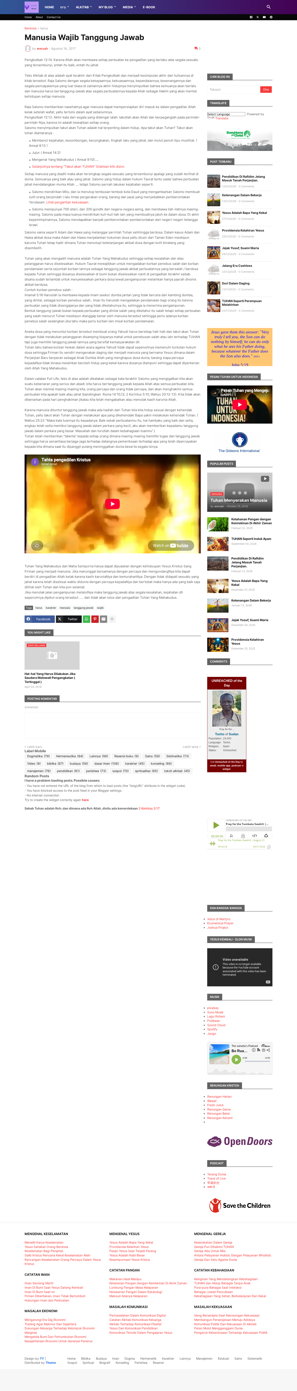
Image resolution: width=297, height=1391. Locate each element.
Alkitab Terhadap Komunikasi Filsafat (135, 1324)
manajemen (39, 771)
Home (49, 7)
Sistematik (254, 1358)
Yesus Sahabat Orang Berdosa (46, 1247)
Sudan (234, 734)
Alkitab (82, 7)
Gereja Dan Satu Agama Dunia (215, 1259)
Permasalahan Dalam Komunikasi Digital (137, 1315)
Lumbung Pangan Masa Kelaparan (133, 1287)
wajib (100, 607)
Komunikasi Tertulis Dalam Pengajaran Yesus (140, 1332)
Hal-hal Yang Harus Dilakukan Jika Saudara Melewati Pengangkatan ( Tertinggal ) (50, 677)
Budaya (101, 1358)
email (213, 765)
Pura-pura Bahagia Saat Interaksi (217, 1287)
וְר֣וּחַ (63, 7)
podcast (236, 765)
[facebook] (251, 17)
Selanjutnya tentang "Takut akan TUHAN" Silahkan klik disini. (78, 166)
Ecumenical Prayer (220, 923)
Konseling (122, 1362)
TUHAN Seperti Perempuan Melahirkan (242, 302)
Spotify (212, 1029)
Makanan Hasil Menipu (125, 1279)
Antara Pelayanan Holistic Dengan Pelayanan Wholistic (232, 1255)
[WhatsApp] (86, 619)
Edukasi (223, 1358)
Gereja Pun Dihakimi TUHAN (214, 1247)
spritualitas (146, 771)
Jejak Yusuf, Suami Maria (240, 248)
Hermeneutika (69, 756)
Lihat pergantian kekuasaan (67, 202)
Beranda (31, 28)
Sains (152, 756)
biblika (55, 763)
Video (34, 763)
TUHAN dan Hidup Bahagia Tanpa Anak (222, 1283)
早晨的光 (213, 1183)
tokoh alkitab (177, 771)
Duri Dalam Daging (236, 283)
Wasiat (212, 1101)
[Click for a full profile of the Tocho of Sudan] (226, 725)
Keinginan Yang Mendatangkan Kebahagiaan (226, 1279)
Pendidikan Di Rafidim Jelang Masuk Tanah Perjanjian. (243, 178)
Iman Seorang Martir (39, 1283)
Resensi (158, 1362)
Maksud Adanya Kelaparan (128, 1296)
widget (226, 769)
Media (128, 7)
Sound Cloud (216, 1025)
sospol (120, 771)
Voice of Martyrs (218, 919)
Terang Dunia (216, 1174)
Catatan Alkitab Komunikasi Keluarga (135, 1320)
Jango (211, 1033)
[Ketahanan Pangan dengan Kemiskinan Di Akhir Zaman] (218, 524)
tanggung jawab (83, 607)
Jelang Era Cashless (237, 265)
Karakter (168, 1358)
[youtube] (264, 17)
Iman (115, 1358)
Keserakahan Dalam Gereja (213, 1242)
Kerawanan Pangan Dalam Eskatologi (135, 1292)
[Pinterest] (95, 619)
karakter (51, 607)
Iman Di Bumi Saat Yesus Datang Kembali (54, 1287)
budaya (79, 763)
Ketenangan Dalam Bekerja (242, 195)
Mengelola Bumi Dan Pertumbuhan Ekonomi (55, 1337)
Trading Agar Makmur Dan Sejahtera (50, 1324)
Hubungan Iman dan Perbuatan (47, 1300)
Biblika (85, 1358)
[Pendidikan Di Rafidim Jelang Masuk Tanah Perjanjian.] (218, 563)
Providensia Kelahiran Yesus (243, 230)
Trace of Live (216, 1178)
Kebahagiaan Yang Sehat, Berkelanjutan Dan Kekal (230, 1296)
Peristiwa (141, 1362)
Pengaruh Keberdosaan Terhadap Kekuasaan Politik (231, 1332)
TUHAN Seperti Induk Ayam (251, 539)
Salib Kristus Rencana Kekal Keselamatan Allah (57, 1255)
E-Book (149, 7)
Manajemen (204, 1358)
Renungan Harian (219, 1096)
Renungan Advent (220, 1118)
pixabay (213, 1008)
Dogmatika (38, 756)
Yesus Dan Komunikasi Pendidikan (133, 1328)
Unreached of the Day (227, 762)
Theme (51, 1362)
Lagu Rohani (216, 1016)
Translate (221, 118)
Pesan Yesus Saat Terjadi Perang (132, 1251)
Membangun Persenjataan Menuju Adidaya (224, 1320)
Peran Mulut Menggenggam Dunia (218, 1328)
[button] (268, 7)
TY (42, 1358)
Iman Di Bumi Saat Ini (40, 1292)
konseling (161, 763)
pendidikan (68, 771)
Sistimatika (177, 756)
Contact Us (53, 17)
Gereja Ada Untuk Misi (209, 1251)
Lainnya (99, 756)
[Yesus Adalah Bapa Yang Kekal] (218, 586)
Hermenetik (148, 1358)
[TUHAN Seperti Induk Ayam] (218, 544)
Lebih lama (190, 747)
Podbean (213, 1021)
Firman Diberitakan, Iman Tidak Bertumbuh (55, 1296)
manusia (65, 607)
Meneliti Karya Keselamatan (44, 1242)
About (39, 17)
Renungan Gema (219, 1109)
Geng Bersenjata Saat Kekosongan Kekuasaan (227, 1315)
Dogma (130, 1358)
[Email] (103, 619)
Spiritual (88, 1362)
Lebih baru (34, 747)
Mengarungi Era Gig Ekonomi (45, 1320)
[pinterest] (271, 17)
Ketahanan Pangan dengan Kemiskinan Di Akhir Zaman (251, 521)
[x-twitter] (257, 17)
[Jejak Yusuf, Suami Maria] (218, 625)
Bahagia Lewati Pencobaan (213, 1292)
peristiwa (96, 771)
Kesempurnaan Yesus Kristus (129, 1259)
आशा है (211, 1187)
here (85, 800)
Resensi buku (126, 756)
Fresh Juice (215, 1105)
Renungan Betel (218, 1113)
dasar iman (106, 763)
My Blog (106, 7)
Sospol (72, 1362)
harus (44, 28)
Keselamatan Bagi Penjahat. (44, 1251)
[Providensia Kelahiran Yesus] (218, 645)
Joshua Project (217, 927)
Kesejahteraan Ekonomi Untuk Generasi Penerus (58, 1341)
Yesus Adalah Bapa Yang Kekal (244, 213)
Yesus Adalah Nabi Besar (127, 1255)
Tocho (219, 734)
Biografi (104, 1362)
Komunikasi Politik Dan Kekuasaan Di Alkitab (225, 1324)
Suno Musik (215, 1012)
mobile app (223, 765)
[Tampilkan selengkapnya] (112, 619)
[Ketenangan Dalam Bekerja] (218, 605)
